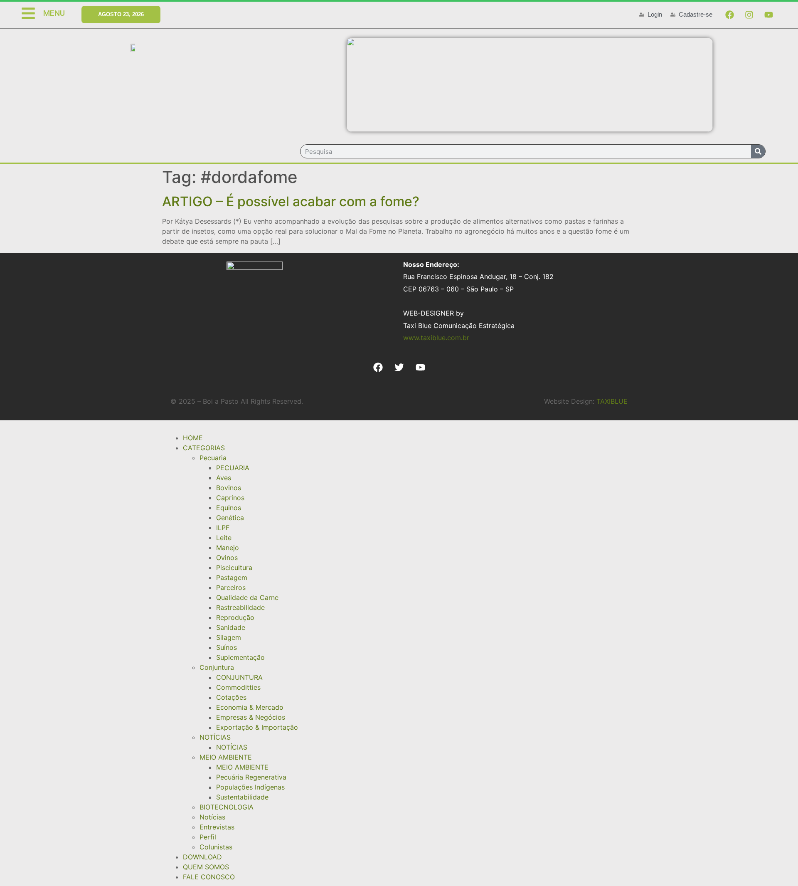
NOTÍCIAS (215, 737)
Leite (224, 537)
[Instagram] (749, 14)
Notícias (212, 817)
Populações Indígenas (250, 787)
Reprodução (235, 617)
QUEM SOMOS (206, 867)
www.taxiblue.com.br (436, 337)
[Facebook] (729, 14)
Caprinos (230, 498)
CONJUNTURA (239, 677)
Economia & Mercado (249, 707)
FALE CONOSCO (209, 877)
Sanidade (230, 627)
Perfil (208, 837)
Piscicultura (234, 567)
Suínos (226, 647)
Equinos (228, 507)
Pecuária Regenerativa (251, 777)
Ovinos (227, 557)
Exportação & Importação (257, 727)
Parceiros (231, 587)
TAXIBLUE (612, 401)
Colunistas (216, 847)
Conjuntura (217, 667)
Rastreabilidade (240, 607)
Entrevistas (217, 827)
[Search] (758, 151)
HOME (193, 438)
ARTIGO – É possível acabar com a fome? (290, 201)
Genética (230, 517)
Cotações (231, 697)
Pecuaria (213, 458)
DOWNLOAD (202, 857)
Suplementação (240, 657)
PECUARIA (232, 468)
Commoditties (238, 687)
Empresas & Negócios (250, 717)
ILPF (222, 527)
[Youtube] (768, 14)
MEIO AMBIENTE (226, 757)
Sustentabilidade (242, 797)
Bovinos (228, 488)
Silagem (228, 637)
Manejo (227, 547)
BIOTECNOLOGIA (227, 807)
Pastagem (231, 577)
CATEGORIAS (204, 448)
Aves (223, 478)
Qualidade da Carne (247, 597)
